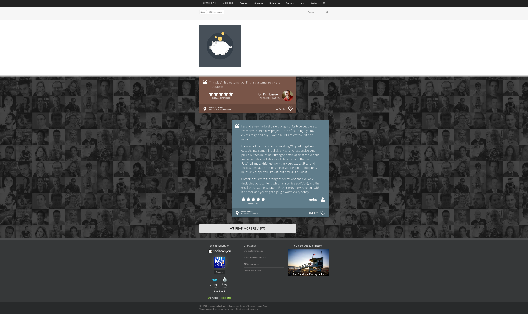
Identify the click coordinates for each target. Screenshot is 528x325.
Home (202, 12)
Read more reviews (250, 228)
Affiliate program (215, 12)
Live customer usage (253, 251)
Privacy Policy (262, 306)
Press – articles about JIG (255, 257)
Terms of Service (247, 306)
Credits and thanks (252, 271)
